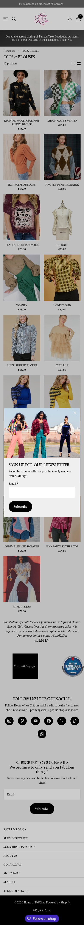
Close (75, 412)
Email (13, 483)
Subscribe (20, 506)
